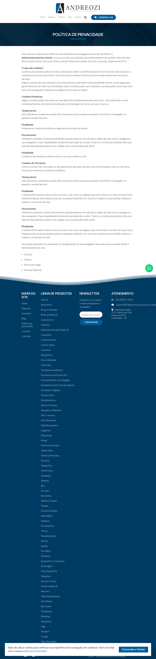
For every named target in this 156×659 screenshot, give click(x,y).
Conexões (46, 334)
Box (43, 485)
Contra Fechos (48, 339)
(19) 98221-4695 (124, 299)
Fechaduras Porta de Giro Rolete (57, 385)
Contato (78, 17)
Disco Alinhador (49, 360)
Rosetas (45, 460)
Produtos (61, 17)
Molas (44, 440)
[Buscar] (85, 17)
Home (42, 17)
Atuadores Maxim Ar (51, 410)
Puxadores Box (48, 536)
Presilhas (45, 556)
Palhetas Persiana (50, 455)
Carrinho (26, 336)
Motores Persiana (50, 445)
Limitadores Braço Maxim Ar (55, 329)
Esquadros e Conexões (53, 561)
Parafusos (46, 621)
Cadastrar (91, 322)
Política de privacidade (27, 325)
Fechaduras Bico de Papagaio (55, 380)
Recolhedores (48, 400)
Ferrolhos (46, 551)
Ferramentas (47, 525)
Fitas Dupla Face (49, 571)
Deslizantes (47, 355)
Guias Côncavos (49, 405)
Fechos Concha (48, 581)
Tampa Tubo (47, 450)
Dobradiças (47, 515)
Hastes (44, 546)
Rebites (45, 480)
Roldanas (45, 616)
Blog (70, 17)
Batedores (46, 304)
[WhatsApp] (149, 268)
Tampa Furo (46, 465)
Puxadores (46, 611)
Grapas (44, 636)
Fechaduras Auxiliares (52, 370)
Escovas (45, 490)
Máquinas (46, 576)
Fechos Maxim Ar (49, 586)
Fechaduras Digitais (50, 390)
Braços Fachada (49, 309)
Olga (43, 626)
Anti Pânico (46, 601)
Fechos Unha (47, 395)
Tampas (44, 505)
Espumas (45, 520)
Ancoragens (47, 566)
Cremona (45, 350)
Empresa (51, 17)
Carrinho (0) (105, 17)
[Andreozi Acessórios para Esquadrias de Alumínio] (78, 8)
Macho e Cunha (49, 500)
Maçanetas (46, 435)
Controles (46, 365)
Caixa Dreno (47, 319)
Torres (44, 531)
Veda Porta (47, 470)
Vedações (46, 475)
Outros (44, 299)
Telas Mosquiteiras (50, 596)
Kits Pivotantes (48, 420)
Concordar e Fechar (133, 649)
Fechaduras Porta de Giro (54, 375)
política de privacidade (34, 651)
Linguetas (46, 430)
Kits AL (44, 541)
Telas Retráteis (48, 641)
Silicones (45, 591)
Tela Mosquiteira (49, 425)
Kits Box (45, 631)
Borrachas (46, 495)
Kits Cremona (48, 415)
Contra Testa (47, 345)
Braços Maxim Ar (49, 314)
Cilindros (45, 324)
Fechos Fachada (49, 510)
